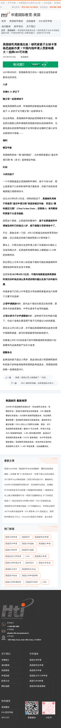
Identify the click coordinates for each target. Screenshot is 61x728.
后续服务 (30, 21)
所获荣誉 (5, 670)
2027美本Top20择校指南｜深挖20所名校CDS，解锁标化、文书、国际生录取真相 (30, 479)
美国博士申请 (41, 556)
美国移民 (11, 30)
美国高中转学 (32, 582)
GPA (28, 556)
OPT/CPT (5, 718)
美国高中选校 (28, 550)
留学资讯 (18, 26)
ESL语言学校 (45, 21)
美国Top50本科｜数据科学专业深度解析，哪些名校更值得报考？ (30, 469)
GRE (45, 582)
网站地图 (5, 686)
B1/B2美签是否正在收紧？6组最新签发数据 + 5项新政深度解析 (30, 490)
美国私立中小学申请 (38, 676)
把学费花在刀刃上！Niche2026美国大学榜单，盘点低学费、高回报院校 (30, 517)
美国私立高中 (11, 569)
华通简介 (5, 660)
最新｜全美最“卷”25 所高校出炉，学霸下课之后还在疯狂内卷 (30, 474)
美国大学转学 (11, 550)
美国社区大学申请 (13, 556)
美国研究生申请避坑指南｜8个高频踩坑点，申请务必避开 (29, 506)
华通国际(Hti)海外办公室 (29, 3)
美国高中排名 (11, 576)
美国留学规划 (16, 21)
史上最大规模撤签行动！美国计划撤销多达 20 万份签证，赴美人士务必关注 (30, 495)
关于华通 (12, 3)
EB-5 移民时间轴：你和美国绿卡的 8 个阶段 (38, 383)
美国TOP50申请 (36, 681)
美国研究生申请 (42, 537)
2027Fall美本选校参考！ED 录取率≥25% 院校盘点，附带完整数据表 (30, 511)
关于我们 (30, 26)
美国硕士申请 (45, 544)
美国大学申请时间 (13, 582)
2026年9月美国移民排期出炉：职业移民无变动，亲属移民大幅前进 (30, 485)
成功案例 (5, 26)
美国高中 (26, 537)
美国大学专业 (45, 563)
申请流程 (5, 676)
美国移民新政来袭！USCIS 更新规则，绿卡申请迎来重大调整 (33, 437)
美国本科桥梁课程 (37, 686)
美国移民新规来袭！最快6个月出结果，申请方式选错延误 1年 (33, 429)
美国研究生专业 (29, 569)
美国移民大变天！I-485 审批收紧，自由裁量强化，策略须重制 (33, 446)
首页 (3, 3)
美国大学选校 (28, 544)
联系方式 (5, 681)
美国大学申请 (11, 537)
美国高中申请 (11, 544)
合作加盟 (47, 3)
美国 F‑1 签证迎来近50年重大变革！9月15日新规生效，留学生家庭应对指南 (30, 501)
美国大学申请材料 (30, 576)
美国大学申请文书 (13, 563)
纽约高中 (30, 563)
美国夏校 (5, 707)
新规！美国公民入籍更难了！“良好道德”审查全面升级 (32, 377)
